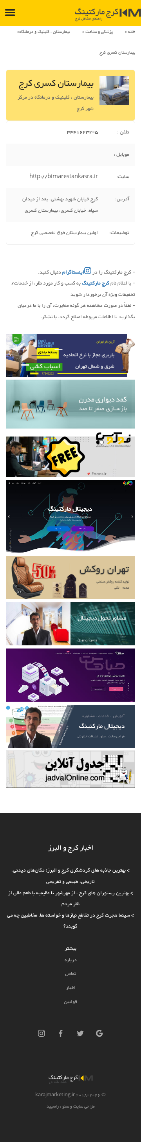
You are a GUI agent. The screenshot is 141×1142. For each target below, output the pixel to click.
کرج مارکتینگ (95, 283)
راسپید (53, 1106)
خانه (131, 32)
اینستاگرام (72, 272)
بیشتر (70, 948)
